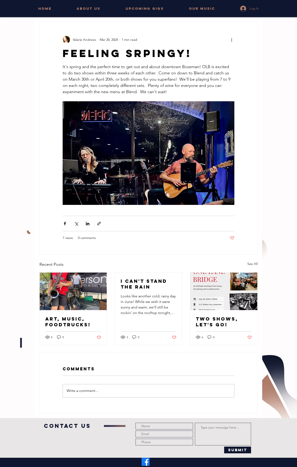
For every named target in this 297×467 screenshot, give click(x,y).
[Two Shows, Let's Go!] (223, 291)
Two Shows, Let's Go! (217, 321)
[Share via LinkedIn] (87, 223)
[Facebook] (146, 462)
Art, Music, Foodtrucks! (68, 321)
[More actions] (231, 39)
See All (252, 264)
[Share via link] (99, 223)
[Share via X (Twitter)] (76, 223)
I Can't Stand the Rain (144, 284)
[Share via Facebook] (65, 223)
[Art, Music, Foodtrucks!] (73, 291)
